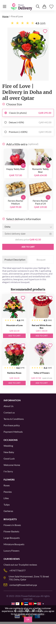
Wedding (8, 445)
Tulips (7, 504)
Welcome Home (12, 464)
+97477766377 (17, 570)
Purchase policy (12, 425)
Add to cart (28, 247)
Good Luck (9, 458)
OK (28, 619)
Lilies (6, 498)
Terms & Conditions (14, 418)
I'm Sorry (8, 471)
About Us (8, 406)
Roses (7, 485)
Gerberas (8, 511)
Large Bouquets (12, 537)
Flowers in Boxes (12, 525)
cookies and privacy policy (31, 613)
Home (5, 16)
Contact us (9, 412)
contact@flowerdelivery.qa (23, 584)
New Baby (9, 452)
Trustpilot (24, 564)
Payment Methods (13, 431)
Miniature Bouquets (14, 544)
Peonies (8, 491)
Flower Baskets (11, 531)
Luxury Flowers (11, 550)
